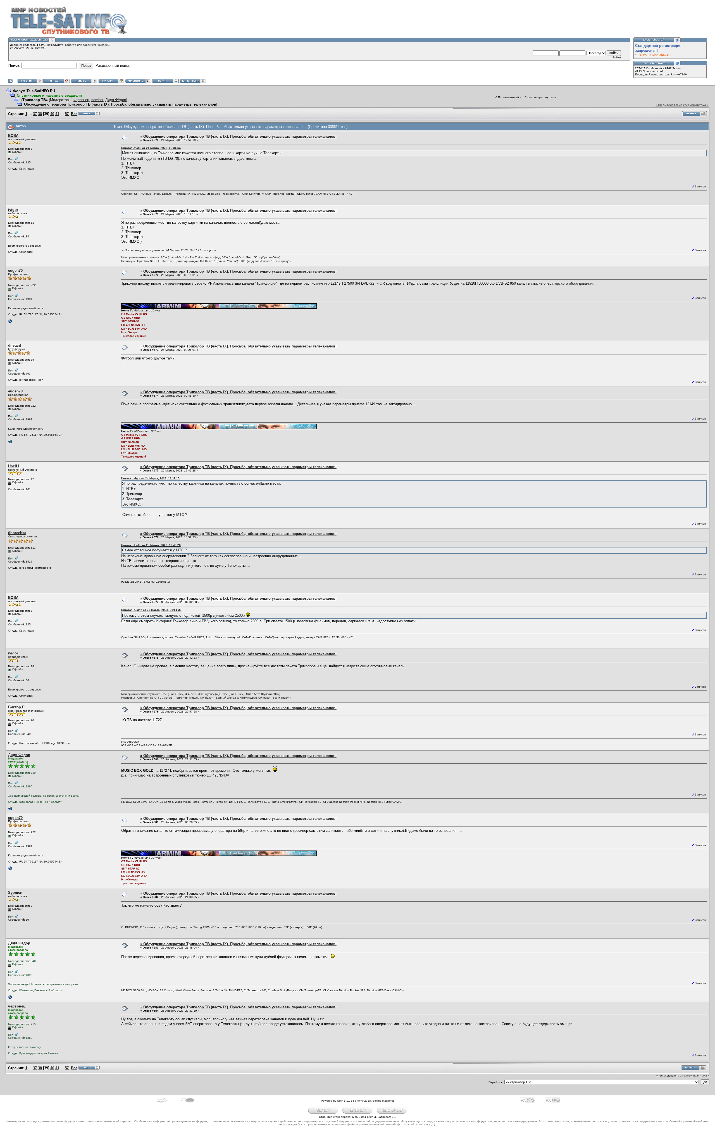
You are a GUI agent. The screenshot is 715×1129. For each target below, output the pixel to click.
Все (74, 114)
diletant (14, 345)
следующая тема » (696, 104)
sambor (97, 100)
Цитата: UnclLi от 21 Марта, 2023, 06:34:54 (151, 147)
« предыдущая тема (669, 104)
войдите (70, 44)
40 (52, 114)
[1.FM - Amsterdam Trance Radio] (10, 322)
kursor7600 (679, 74)
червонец (81, 100)
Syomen (15, 892)
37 (35, 114)
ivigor (13, 210)
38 (40, 114)
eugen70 (15, 270)
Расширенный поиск (113, 65)
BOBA (13, 136)
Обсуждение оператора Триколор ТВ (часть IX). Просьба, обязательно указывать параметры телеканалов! (120, 104)
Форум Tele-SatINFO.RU (34, 91)
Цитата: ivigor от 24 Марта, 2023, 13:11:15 (150, 478)
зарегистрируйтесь (96, 44)
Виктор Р (16, 707)
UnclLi (13, 466)
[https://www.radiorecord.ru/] (10, 809)
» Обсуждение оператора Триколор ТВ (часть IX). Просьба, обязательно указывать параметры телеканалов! (238, 136)
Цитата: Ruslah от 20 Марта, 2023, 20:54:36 (151, 609)
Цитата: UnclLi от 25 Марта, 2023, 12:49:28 (151, 545)
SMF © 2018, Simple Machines (374, 1100)
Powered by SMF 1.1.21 (336, 1100)
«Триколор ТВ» (34, 100)
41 (57, 114)
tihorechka (17, 533)
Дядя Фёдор (115, 100)
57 (67, 114)
